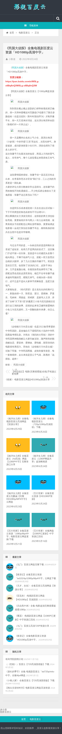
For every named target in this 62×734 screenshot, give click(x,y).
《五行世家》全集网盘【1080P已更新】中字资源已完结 (43, 533)
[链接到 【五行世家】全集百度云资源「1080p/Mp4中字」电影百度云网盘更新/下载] (18, 526)
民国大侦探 (17, 67)
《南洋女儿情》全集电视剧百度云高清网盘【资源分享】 (17, 421)
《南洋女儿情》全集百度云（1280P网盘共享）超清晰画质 (43, 459)
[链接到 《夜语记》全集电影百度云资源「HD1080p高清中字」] (9, 638)
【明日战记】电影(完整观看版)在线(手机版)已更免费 (34, 372)
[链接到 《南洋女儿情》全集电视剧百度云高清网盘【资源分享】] (18, 414)
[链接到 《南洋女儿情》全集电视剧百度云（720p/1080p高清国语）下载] (43, 414)
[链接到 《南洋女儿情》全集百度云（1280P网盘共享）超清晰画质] (43, 451)
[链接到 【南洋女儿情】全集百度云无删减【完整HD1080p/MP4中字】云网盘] (18, 489)
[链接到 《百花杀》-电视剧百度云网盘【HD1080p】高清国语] (9, 598)
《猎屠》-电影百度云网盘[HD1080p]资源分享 (27, 378)
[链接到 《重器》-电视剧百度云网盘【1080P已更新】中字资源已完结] (9, 618)
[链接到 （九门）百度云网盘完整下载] (9, 567)
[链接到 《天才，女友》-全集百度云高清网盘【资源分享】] (9, 588)
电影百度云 (24, 32)
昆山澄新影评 (31, 7)
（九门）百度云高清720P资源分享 (32, 626)
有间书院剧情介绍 (14, 659)
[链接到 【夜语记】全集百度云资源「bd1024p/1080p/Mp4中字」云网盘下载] (9, 577)
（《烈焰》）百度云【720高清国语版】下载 (27, 664)
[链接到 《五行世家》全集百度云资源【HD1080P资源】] (43, 489)
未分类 (3, 709)
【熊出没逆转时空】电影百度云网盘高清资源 (27, 688)
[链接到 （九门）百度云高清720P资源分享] (9, 628)
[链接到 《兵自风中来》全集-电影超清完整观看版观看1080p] (9, 608)
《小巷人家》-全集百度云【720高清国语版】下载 (30, 680)
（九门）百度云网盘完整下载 (29, 564)
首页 (12, 32)
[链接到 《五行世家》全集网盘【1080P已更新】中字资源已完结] (43, 526)
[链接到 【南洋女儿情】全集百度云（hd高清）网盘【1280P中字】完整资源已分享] (18, 451)
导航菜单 (33, 25)
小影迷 (12, 59)
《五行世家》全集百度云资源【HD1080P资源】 (43, 496)
